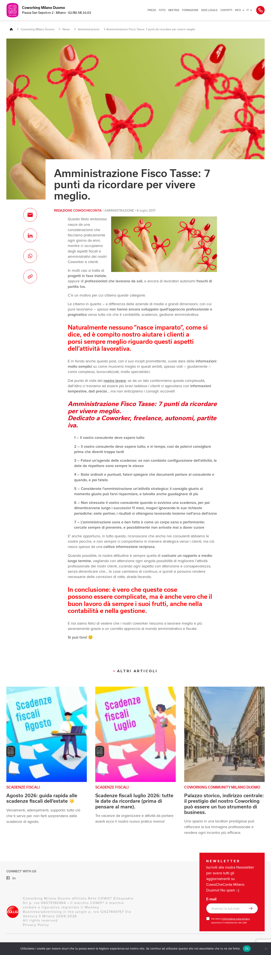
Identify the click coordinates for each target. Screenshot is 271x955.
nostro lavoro (115, 380)
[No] (266, 949)
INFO (238, 10)
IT (248, 10)
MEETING (173, 10)
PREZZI (152, 10)
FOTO (162, 10)
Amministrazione (119, 210)
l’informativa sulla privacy (235, 919)
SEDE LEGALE (209, 10)
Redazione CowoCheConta (78, 210)
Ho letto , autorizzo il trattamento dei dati (230, 921)
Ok (247, 948)
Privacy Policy (36, 924)
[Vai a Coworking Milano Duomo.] (13, 29)
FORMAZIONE (190, 10)
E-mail (211, 899)
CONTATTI (226, 10)
